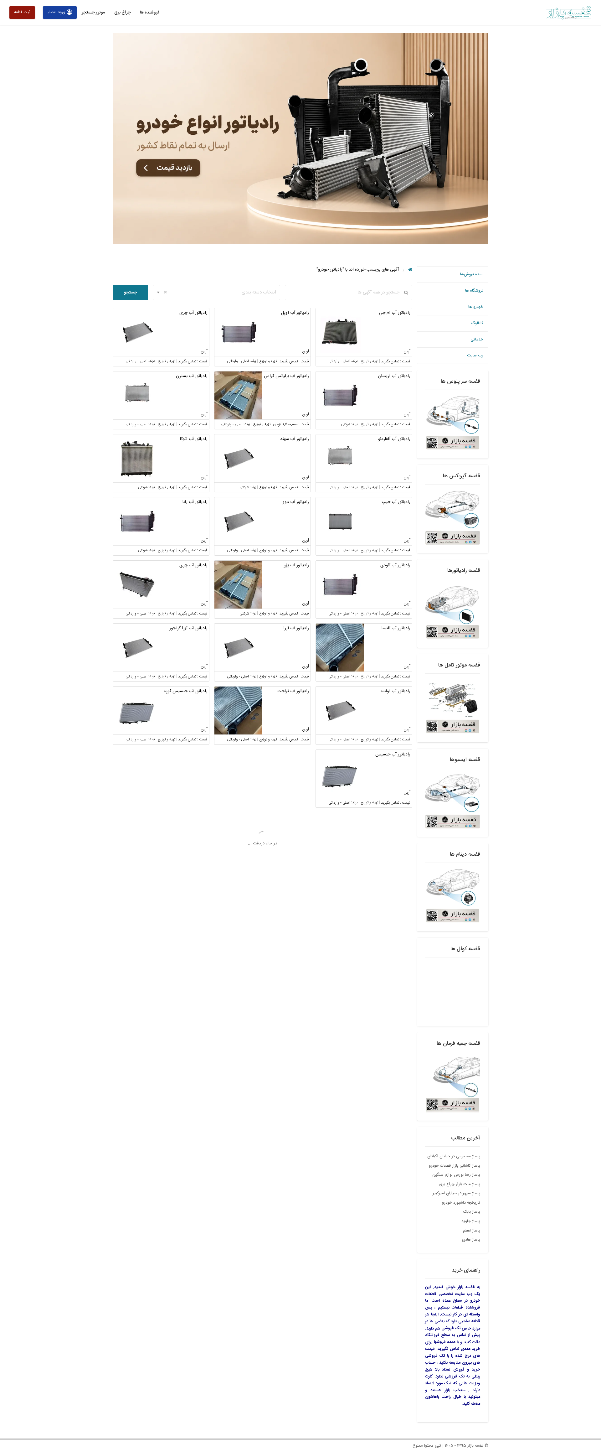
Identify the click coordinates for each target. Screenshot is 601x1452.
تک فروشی (451, 1328)
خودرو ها (475, 306)
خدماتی (476, 339)
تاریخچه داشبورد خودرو (461, 1202)
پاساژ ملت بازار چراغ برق (459, 1184)
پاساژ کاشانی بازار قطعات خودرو (454, 1165)
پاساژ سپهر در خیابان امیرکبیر (456, 1193)
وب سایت (475, 355)
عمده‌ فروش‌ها (471, 274)
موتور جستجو (93, 12)
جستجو (130, 292)
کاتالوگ (477, 323)
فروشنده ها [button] (149, 12)
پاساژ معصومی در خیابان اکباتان (453, 1156)
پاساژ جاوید (470, 1221)
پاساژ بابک (471, 1211)
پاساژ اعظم (471, 1230)
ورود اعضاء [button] (56, 12)
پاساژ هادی (471, 1239)
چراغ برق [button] (122, 12)
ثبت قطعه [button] (22, 12)
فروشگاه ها (474, 290)
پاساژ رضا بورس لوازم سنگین (456, 1174)
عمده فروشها (444, 1342)
